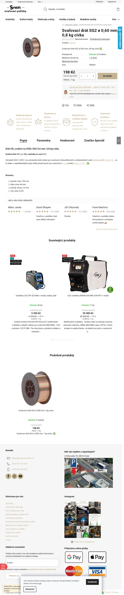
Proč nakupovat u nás (15, 511)
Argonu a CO (79, 163)
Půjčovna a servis (13, 532)
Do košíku (107, 76)
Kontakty (9, 2)
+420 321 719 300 (19, 464)
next (116, 297)
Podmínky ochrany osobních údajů (20, 522)
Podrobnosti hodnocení (100, 39)
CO (64, 163)
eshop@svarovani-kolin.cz (23, 458)
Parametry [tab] (43, 140)
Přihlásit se (14, 576)
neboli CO (103, 160)
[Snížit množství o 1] (81, 76)
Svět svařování (12, 536)
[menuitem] (10, 19)
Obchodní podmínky (14, 518)
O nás (8, 540)
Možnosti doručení (70, 61)
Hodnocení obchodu (25, 2)
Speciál (72, 43)
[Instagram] (14, 476)
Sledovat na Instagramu (84, 542)
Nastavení (30, 589)
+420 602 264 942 (19, 469)
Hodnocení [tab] (67, 140)
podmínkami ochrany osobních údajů (42, 569)
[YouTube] (20, 476)
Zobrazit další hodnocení (106, 229)
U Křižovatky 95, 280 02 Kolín (76, 456)
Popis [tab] (23, 140)
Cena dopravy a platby (15, 529)
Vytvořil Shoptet (111, 592)
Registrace (112, 2)
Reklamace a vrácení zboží (17, 525)
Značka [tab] (94, 140)
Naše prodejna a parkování (17, 514)
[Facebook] (8, 476)
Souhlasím (92, 582)
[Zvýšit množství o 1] (93, 76)
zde (40, 583)
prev (7, 297)
